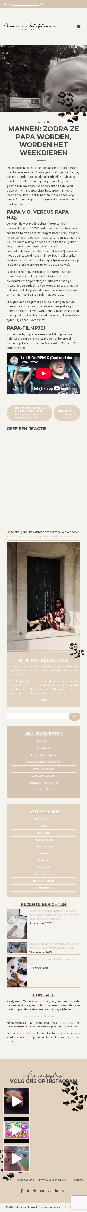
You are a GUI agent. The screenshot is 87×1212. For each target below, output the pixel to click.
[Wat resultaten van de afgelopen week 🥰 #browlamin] (16, 1101)
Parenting (44, 122)
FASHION (43, 832)
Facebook (22, 1191)
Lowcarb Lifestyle (43, 789)
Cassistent (43, 748)
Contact (78, 1180)
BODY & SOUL (43, 819)
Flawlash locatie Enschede (43, 762)
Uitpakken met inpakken (43, 782)
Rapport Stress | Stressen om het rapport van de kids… (31, 412)
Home (7, 1180)
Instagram (28, 1191)
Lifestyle (43, 853)
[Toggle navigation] (79, 26)
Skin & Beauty (43, 874)
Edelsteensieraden (43, 775)
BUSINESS (43, 826)
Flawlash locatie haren (43, 755)
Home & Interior (43, 846)
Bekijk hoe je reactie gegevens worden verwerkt (40, 536)
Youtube (42, 1191)
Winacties (43, 887)
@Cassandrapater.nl (43, 1076)
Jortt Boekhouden (43, 768)
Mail (64, 1191)
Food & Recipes (43, 839)
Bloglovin (50, 1191)
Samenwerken (25, 1180)
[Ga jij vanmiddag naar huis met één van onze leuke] (16, 1130)
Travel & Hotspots (43, 880)
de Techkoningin (71, 1207)
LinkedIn (57, 1191)
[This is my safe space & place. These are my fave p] (16, 1158)
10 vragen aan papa (65, 412)
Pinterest (35, 1191)
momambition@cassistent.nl (43, 1016)
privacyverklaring (26, 1033)
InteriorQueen (43, 741)
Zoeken (7, 4)
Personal (43, 867)
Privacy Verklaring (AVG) (53, 1180)
